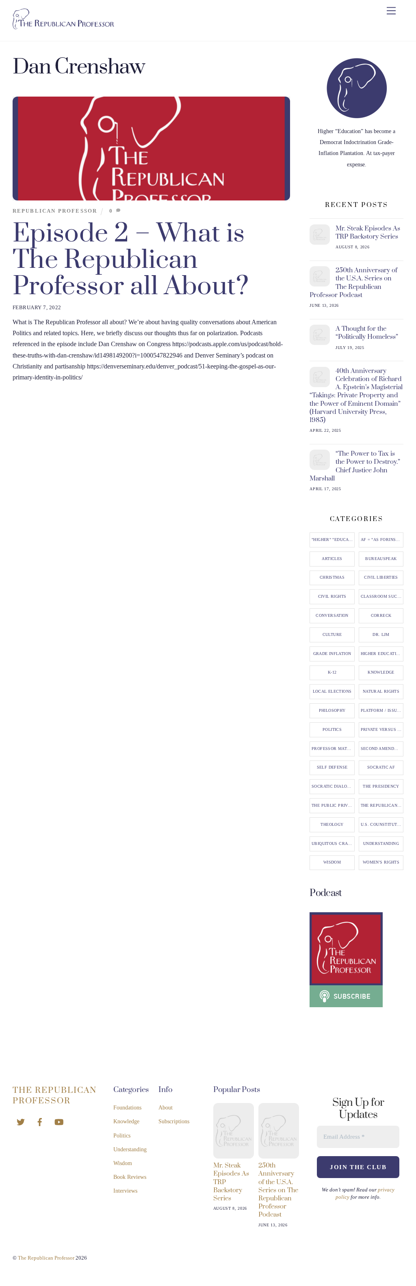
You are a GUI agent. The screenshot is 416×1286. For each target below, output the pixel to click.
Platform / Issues (381, 711)
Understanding (381, 844)
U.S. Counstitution (382, 825)
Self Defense (332, 767)
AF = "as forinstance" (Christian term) (382, 540)
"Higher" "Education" (333, 540)
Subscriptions (173, 1121)
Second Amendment (382, 749)
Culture (332, 635)
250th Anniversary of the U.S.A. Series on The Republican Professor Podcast (353, 282)
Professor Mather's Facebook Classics (333, 749)
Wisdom (332, 862)
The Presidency (381, 786)
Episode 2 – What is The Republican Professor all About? (131, 260)
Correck (381, 616)
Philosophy (332, 711)
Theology (332, 825)
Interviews (125, 1191)
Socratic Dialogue (333, 786)
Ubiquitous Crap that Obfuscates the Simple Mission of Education (333, 844)
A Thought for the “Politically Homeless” (367, 333)
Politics (332, 730)
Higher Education (381, 654)
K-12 (332, 672)
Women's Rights (381, 862)
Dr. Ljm (381, 635)
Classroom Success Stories (382, 597)
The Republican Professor (382, 805)
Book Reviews (129, 1177)
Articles (332, 559)
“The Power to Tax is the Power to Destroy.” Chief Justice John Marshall (355, 466)
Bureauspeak (380, 559)
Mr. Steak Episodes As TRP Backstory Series (368, 232)
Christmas (332, 577)
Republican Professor (55, 211)
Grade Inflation (332, 654)
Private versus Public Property (382, 730)
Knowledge (381, 672)
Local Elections (332, 691)
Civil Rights (332, 597)
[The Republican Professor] (63, 26)
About (165, 1108)
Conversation (332, 616)
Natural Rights (381, 691)
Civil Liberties (381, 577)
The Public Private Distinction (333, 805)
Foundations (127, 1108)
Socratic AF (381, 767)
